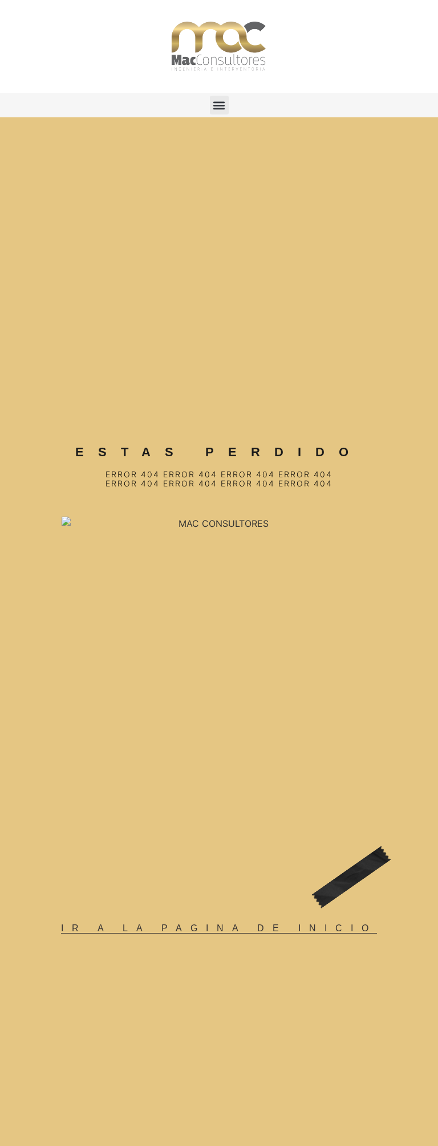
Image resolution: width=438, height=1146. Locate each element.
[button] (219, 105)
